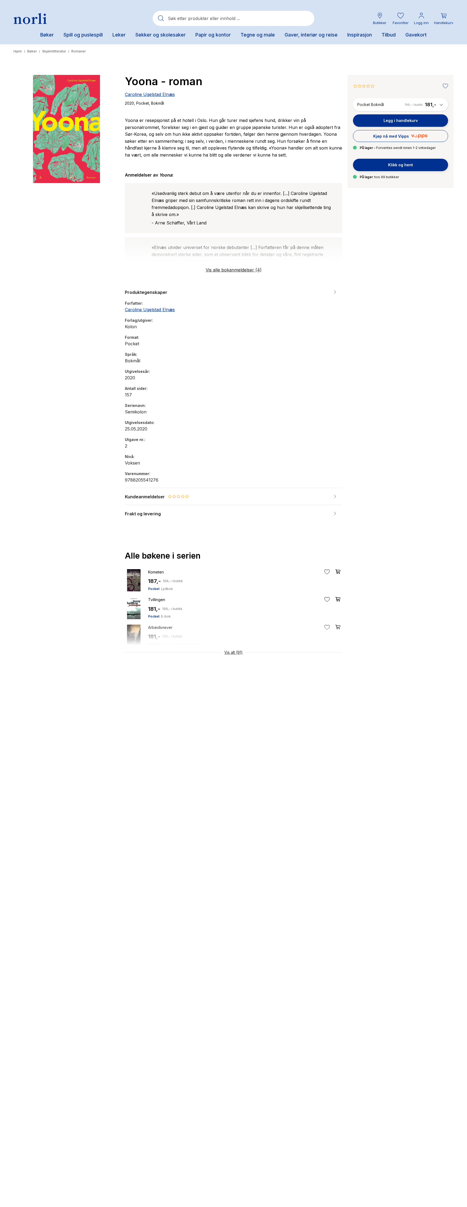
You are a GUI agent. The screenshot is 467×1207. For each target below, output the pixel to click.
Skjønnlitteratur (54, 51)
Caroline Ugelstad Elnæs (150, 94)
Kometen (156, 572)
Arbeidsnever (160, 627)
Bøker (32, 51)
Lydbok (167, 589)
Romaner (78, 51)
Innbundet (194, 644)
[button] (400, 18)
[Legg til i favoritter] (444, 86)
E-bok (166, 616)
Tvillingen (156, 599)
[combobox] (233, 18)
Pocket (153, 589)
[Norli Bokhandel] (30, 18)
